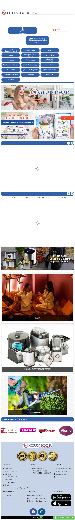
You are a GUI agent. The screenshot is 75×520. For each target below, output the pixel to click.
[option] (10, 50)
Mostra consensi (61, 471)
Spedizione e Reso (35, 495)
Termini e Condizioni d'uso (38, 501)
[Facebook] (33, 511)
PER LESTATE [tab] (62, 198)
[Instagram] (42, 511)
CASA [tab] (13, 198)
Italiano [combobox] (58, 30)
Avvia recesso (60, 477)
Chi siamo (8, 495)
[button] (68, 107)
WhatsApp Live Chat (65, 517)
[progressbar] (37, 169)
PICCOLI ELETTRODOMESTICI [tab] (37, 198)
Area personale (61, 474)
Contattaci (8, 498)
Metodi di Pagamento (37, 498)
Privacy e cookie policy (64, 469)
